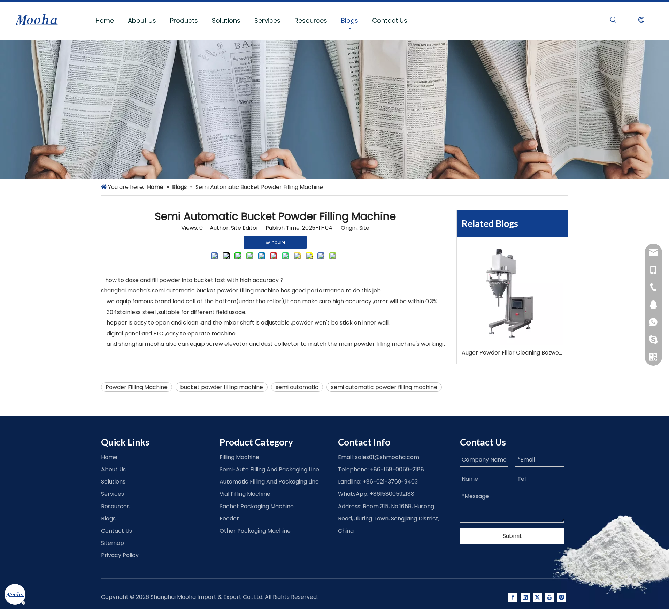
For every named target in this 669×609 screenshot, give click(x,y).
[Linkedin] (525, 597)
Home (104, 20)
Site (364, 228)
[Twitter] (537, 597)
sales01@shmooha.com (387, 457)
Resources (310, 20)
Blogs (349, 20)
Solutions (226, 20)
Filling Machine (239, 457)
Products (184, 20)
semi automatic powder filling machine (384, 387)
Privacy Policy (120, 555)
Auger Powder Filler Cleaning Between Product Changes (512, 353)
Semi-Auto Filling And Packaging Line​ (269, 469)
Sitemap (112, 543)
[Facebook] (512, 597)
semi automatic (297, 387)
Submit (512, 536)
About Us (142, 20)
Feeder (229, 519)
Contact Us (389, 20)
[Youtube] (549, 597)
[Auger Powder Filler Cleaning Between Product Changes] (512, 294)
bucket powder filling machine (221, 387)
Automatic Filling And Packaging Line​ (269, 482)
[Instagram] (561, 597)
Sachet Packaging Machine (257, 506)
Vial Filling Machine (245, 494)
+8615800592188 (392, 494)
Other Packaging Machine (255, 531)
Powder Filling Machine (137, 387)
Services (267, 20)
